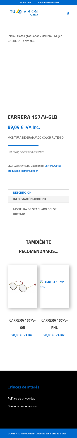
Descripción (22, 192)
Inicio (11, 36)
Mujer (58, 36)
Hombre (25, 170)
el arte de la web (58, 433)
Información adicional (30, 199)
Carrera (47, 36)
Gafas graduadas (28, 36)
